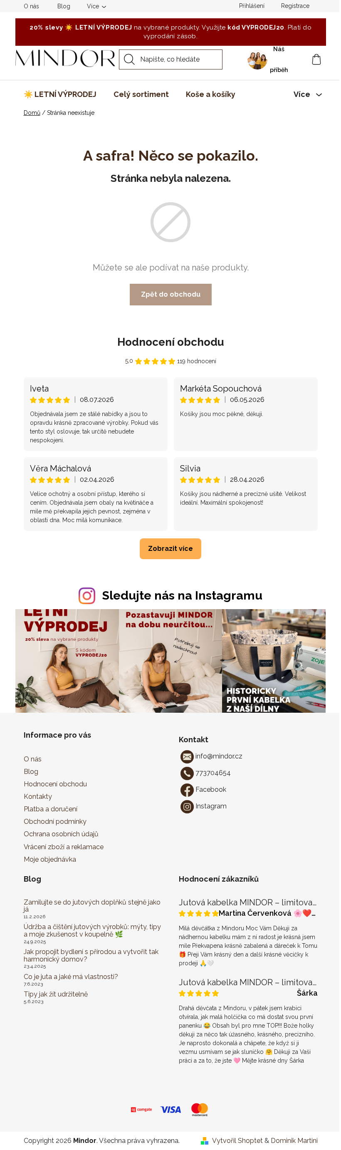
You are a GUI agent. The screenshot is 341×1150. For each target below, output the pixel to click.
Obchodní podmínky (55, 821)
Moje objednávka (50, 859)
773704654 (213, 773)
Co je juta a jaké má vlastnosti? (71, 977)
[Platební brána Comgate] (141, 1109)
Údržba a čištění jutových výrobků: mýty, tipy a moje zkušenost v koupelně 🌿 (92, 930)
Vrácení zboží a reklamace (64, 847)
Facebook (210, 789)
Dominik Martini (294, 1141)
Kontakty (38, 797)
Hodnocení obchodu (170, 342)
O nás (31, 6)
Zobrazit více (170, 549)
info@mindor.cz (218, 756)
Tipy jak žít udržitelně (56, 994)
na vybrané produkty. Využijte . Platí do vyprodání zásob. (170, 32)
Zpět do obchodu (170, 294)
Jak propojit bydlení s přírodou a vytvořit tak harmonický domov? (91, 955)
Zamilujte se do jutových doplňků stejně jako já (92, 906)
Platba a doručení (50, 809)
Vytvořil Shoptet (237, 1141)
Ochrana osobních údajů (61, 834)
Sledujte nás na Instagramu (182, 595)
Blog (63, 6)
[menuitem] (60, 94)
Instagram (211, 806)
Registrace (295, 5)
